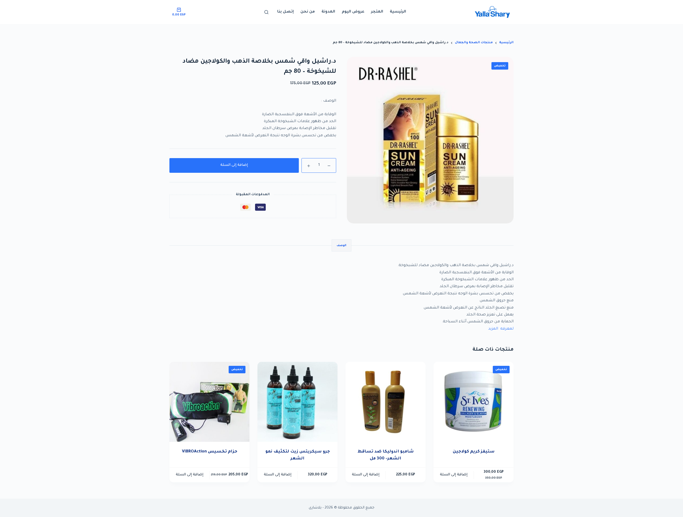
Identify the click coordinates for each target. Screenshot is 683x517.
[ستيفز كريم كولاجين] (474, 402)
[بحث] (266, 12)
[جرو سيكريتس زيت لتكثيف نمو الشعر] (297, 402)
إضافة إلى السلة (234, 165)
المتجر (377, 12)
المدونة (328, 12)
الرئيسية (398, 12)
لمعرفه (506, 329)
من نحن (307, 12)
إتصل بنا (285, 12)
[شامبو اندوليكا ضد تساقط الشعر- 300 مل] (386, 402)
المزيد (493, 329)
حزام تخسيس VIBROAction (209, 452)
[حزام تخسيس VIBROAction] (209, 402)
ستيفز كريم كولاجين (474, 452)
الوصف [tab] (341, 245)
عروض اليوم (353, 12)
